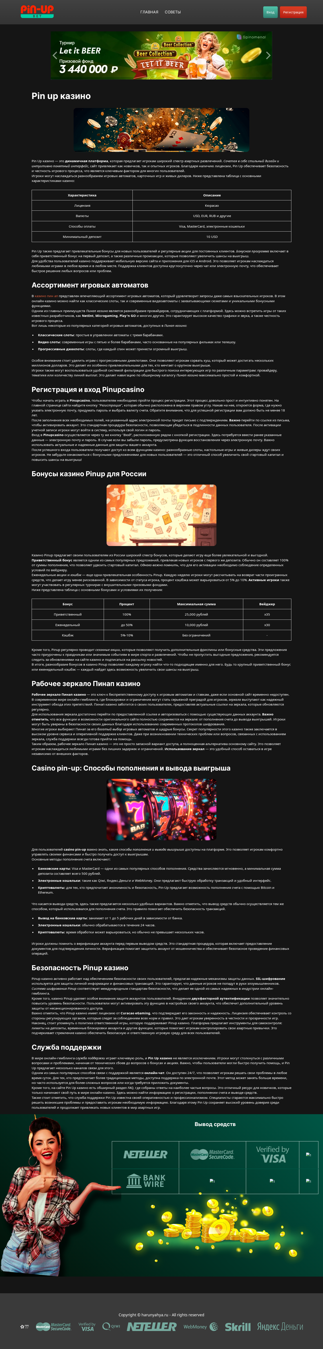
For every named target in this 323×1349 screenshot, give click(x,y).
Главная (149, 12)
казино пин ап (46, 296)
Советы (173, 12)
